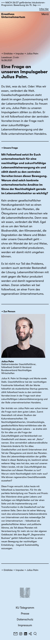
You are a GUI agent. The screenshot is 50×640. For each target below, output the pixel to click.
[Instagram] (20, 633)
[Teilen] (30, 633)
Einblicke (8, 53)
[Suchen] (35, 633)
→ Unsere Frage (9, 148)
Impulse (20, 53)
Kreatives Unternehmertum (13, 16)
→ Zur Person (8, 311)
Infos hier (44, 9)
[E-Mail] (15, 633)
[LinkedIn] (25, 633)
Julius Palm (32, 53)
